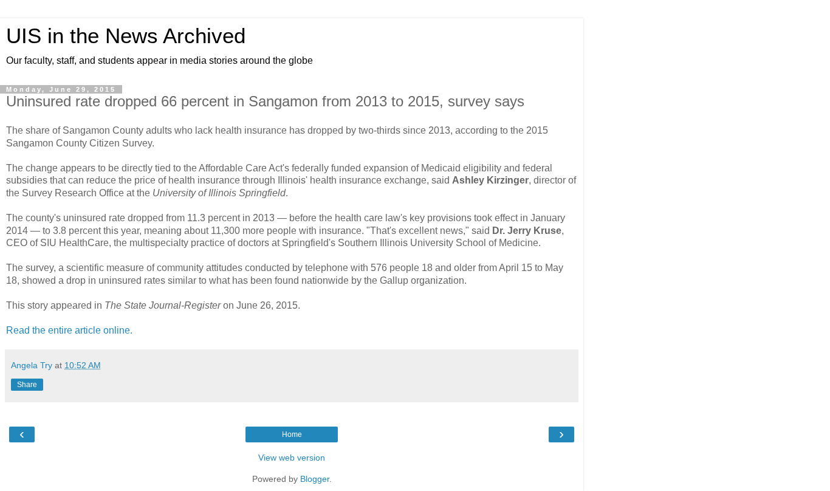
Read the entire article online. (69, 330)
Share (27, 384)
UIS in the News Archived (125, 35)
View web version (291, 457)
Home (292, 434)
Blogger (314, 479)
